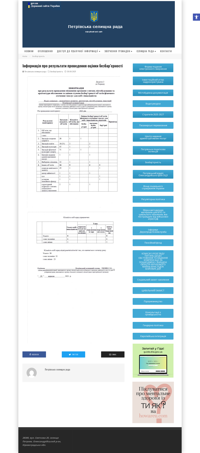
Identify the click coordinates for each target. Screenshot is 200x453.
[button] (196, 17)
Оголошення (45, 51)
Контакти (166, 51)
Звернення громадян (117, 51)
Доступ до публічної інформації (77, 51)
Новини (29, 51)
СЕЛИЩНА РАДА (145, 51)
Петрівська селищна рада (35, 71)
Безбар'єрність (56, 71)
